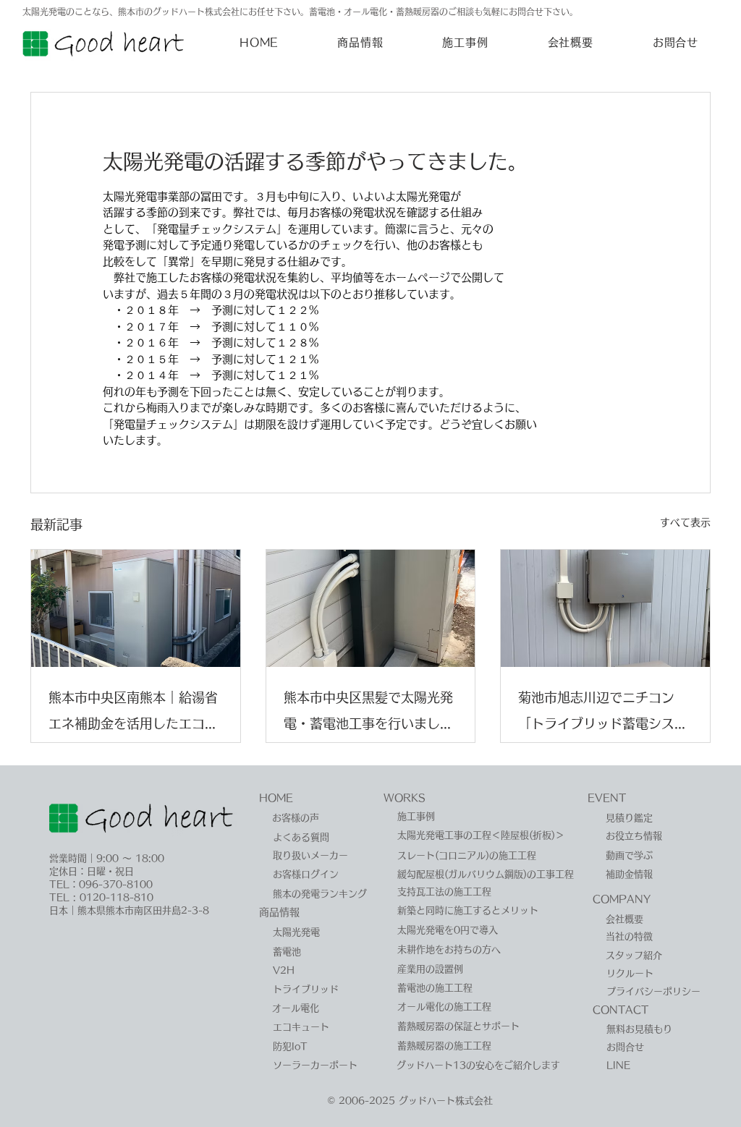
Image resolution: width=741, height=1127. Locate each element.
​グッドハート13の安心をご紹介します (478, 1065)
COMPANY (622, 899)
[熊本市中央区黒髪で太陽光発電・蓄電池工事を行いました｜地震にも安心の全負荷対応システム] (370, 608)
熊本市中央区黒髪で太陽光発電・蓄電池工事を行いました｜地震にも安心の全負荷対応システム (368, 713)
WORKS (404, 798)
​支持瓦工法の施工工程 (444, 891)
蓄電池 (287, 951)
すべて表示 (685, 522)
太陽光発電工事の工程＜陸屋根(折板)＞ (480, 835)
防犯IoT (290, 1046)
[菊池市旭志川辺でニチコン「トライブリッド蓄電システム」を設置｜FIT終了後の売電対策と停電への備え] (605, 608)
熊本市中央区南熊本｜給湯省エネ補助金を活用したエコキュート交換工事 (133, 713)
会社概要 (624, 919)
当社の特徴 (629, 936)
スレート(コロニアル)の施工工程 (466, 855)
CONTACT (620, 1010)
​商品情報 (279, 912)
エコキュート (301, 1027)
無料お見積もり (639, 1029)
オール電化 (295, 1008)
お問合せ (625, 1047)
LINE (618, 1065)
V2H (284, 970)
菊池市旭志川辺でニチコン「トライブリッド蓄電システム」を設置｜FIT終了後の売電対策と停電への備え (602, 713)
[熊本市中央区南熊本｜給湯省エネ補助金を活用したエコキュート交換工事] (135, 608)
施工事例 (416, 816)
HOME (276, 798)
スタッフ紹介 (634, 955)
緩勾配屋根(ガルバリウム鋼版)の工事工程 (485, 874)
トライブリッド (306, 989)
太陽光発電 (296, 932)
